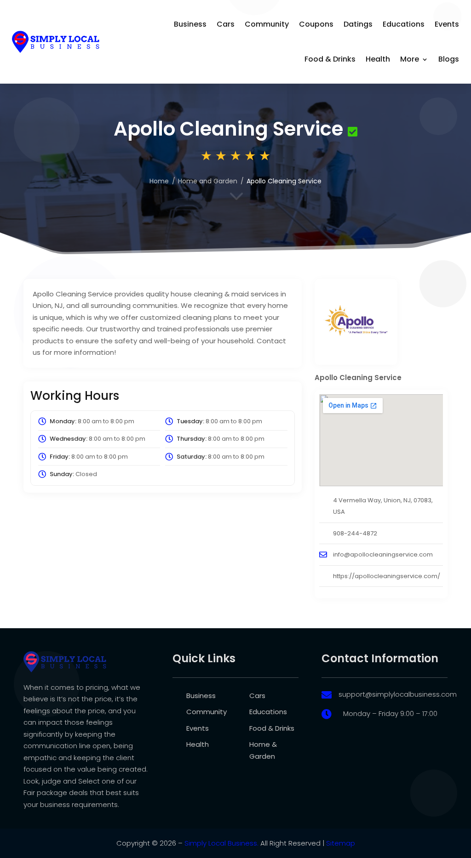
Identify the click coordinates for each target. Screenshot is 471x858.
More (409, 59)
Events (447, 24)
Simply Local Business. (221, 843)
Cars (226, 24)
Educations (404, 24)
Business (190, 24)
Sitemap (340, 843)
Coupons (316, 24)
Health (378, 59)
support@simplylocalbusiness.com (398, 694)
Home (159, 181)
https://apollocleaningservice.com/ (386, 576)
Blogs (448, 59)
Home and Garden (207, 181)
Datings (358, 24)
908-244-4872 (355, 533)
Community (267, 24)
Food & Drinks (330, 59)
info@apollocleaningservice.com (383, 554)
